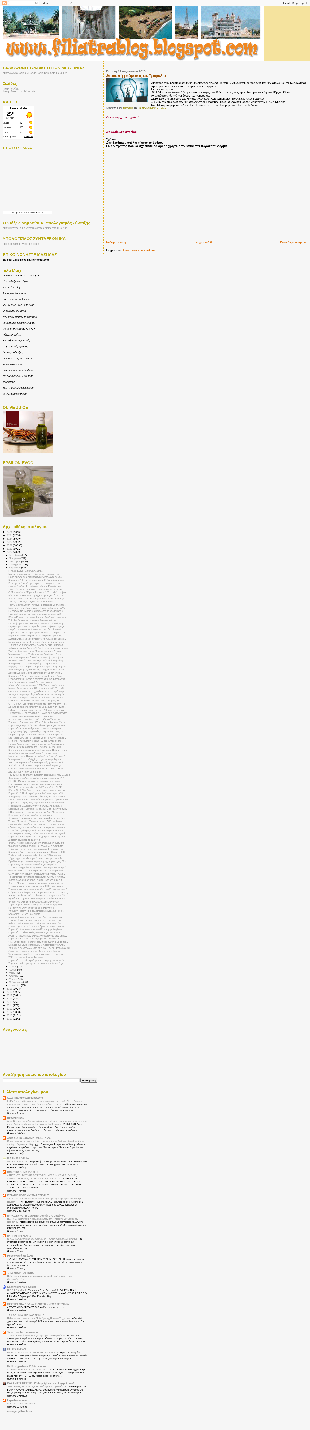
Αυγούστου (15, 567)
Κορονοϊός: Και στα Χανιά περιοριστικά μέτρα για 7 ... (35, 938)
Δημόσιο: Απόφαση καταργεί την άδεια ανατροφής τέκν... (37, 917)
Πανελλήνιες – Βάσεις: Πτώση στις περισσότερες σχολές (37, 833)
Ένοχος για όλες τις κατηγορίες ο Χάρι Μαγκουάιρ (33, 901)
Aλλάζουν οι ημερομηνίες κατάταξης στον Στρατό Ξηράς (36, 694)
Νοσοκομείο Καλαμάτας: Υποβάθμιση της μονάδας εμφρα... (38, 824)
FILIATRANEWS (16, 1349)
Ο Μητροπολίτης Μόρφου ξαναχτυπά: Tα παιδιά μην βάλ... (38, 592)
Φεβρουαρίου (16, 982)
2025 (10, 535)
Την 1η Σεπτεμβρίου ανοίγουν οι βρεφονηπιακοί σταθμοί (36, 867)
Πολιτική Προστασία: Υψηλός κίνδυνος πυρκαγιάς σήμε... (37, 623)
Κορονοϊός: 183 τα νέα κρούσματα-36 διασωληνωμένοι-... (37, 580)
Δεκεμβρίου (15, 555)
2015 (10, 1001)
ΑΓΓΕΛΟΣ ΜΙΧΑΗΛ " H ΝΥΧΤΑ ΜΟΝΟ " (27, 1369)
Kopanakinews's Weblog (21, 1287)
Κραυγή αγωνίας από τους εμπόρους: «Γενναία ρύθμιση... (37, 926)
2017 (10, 995)
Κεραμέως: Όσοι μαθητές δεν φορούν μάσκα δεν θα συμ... (37, 808)
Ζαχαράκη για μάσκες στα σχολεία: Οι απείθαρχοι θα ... (36, 904)
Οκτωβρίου (15, 561)
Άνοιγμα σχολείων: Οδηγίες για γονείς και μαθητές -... (35, 759)
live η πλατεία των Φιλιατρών (19, 91)
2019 (10, 988)
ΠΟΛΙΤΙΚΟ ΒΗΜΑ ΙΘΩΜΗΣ (22, 1172)
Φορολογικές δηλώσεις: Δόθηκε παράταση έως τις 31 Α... (37, 778)
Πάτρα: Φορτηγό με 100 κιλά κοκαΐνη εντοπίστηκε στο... (36, 734)
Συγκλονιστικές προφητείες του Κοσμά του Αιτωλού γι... (36, 963)
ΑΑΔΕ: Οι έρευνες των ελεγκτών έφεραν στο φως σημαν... (38, 935)
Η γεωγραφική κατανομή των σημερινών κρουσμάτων (36, 784)
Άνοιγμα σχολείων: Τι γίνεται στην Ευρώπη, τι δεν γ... (35, 654)
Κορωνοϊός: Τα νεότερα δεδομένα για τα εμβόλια (32, 864)
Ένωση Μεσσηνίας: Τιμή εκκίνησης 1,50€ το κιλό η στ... (36, 821)
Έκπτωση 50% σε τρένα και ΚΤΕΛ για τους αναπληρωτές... (38, 713)
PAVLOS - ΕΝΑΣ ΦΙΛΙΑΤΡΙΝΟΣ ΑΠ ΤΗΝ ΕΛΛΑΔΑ (32, 1352)
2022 (10, 545)
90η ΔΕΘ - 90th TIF (17, 1161)
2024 (10, 538)
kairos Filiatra (19, 108)
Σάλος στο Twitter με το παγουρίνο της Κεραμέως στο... (36, 849)
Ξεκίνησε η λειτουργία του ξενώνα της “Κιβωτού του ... (35, 855)
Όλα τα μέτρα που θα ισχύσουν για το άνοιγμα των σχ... (36, 954)
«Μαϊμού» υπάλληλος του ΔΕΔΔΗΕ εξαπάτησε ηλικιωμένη (38, 648)
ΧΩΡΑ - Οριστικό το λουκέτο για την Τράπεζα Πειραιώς (35, 1335)
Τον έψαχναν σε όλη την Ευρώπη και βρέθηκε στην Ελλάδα (39, 774)
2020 (10, 552)
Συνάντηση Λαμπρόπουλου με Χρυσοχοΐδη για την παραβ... (38, 889)
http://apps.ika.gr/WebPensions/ (21, 243)
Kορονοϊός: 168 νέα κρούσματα (24, 914)
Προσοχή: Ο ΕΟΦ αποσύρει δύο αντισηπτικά (31, 908)
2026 (10, 531)
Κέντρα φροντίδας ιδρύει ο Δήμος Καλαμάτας (30, 815)
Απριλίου (14, 976)
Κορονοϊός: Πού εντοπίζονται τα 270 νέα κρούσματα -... (36, 728)
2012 (10, 1012)
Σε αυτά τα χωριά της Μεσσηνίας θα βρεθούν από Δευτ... (37, 706)
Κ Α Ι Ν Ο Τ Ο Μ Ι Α (18, 1158)
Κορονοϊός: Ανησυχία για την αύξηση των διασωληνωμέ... (37, 836)
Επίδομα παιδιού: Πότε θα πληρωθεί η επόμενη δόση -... (37, 660)
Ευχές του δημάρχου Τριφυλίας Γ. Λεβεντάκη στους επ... (36, 731)
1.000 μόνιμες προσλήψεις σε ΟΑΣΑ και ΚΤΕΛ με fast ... (36, 589)
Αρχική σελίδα (204, 242)
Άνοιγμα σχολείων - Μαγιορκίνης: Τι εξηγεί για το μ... (35, 663)
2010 (10, 1018)
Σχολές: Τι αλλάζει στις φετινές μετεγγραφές (30, 601)
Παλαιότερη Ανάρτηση (293, 242)
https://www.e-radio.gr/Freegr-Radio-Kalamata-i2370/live (35, 73)
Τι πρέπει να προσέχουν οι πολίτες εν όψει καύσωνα (35, 645)
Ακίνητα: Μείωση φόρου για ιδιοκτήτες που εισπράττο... (36, 923)
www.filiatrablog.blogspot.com (25, 1097)
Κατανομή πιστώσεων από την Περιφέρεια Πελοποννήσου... (39, 750)
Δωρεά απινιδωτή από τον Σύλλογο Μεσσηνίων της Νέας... (38, 895)
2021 (10, 548)
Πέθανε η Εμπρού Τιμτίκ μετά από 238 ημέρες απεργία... (37, 710)
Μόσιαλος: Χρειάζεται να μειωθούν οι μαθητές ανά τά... (35, 740)
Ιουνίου (13, 969)
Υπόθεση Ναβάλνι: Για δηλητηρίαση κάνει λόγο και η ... (36, 910)
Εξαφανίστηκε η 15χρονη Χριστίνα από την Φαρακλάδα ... (37, 679)
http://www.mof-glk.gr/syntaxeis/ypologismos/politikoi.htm (35, 228)
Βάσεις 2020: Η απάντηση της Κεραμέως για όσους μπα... (37, 595)
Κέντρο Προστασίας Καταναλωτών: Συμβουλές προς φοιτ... (38, 617)
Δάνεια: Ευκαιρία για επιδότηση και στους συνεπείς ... (35, 673)
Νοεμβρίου (14, 558)
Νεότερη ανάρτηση (117, 242)
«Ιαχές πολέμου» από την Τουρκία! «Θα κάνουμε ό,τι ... (36, 880)
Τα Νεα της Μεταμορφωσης (23, 1332)
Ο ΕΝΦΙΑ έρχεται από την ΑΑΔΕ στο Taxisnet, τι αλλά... (36, 768)
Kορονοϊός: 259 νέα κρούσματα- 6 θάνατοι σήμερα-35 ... (36, 793)
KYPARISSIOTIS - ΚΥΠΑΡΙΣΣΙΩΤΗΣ (28, 1195)
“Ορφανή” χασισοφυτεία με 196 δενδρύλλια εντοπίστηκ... (37, 846)
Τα (13, 212)
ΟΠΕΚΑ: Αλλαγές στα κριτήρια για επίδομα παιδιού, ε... (36, 781)
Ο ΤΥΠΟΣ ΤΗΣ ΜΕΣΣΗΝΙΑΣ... (23, 1403)
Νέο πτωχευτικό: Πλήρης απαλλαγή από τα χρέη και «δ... (37, 756)
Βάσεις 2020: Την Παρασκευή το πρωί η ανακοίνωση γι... (37, 790)
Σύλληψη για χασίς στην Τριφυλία (25, 957)
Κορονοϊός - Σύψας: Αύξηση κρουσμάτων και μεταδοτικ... (37, 802)
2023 (10, 542)
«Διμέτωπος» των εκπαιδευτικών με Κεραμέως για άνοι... (37, 827)
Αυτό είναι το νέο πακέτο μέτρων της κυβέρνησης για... (36, 765)
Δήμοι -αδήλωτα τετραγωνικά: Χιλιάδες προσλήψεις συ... (37, 685)
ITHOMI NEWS (15, 1117)
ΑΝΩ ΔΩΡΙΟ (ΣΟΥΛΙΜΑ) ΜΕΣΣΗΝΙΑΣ (29, 1137)
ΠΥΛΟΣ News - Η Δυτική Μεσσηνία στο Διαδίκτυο (36, 1215)
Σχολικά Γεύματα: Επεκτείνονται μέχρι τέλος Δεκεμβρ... (36, 614)
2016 (10, 998)
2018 (10, 992)
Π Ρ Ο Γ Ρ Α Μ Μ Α (17, 1290)
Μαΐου (12, 973)
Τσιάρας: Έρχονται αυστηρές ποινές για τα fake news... (36, 920)
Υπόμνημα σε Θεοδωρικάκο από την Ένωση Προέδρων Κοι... (40, 948)
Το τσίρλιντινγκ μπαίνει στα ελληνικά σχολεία (31, 716)
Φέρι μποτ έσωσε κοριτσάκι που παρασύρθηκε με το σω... (38, 942)
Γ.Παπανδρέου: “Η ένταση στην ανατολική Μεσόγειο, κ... (37, 812)
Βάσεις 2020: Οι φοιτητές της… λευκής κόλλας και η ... (35, 747)
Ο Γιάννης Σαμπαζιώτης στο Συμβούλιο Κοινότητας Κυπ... (37, 818)
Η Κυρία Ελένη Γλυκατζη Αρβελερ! (25, 571)
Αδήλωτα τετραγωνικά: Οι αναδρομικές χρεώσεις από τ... (37, 762)
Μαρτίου (13, 979)
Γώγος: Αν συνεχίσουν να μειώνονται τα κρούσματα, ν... (36, 611)
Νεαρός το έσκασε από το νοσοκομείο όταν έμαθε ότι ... (36, 629)
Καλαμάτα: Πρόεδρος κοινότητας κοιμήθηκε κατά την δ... (36, 830)
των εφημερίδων (35, 212)
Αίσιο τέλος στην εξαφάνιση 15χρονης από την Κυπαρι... (37, 669)
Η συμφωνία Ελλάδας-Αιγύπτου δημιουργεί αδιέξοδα (35, 806)
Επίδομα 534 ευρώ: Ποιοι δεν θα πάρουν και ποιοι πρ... (36, 697)
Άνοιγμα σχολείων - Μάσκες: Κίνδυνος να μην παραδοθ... (37, 796)
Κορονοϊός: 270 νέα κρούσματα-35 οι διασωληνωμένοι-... (37, 738)
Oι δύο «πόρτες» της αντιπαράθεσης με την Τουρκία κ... (36, 951)
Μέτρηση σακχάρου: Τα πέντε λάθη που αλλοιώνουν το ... (38, 642)
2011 (10, 1015)
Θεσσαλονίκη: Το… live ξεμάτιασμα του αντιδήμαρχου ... (36, 870)
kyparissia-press (17, 1400)
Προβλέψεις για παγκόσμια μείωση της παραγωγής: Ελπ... (38, 861)
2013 (10, 1008)
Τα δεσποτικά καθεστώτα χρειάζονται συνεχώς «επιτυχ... (37, 876)
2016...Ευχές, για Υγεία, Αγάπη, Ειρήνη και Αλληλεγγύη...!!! (37, 1386)
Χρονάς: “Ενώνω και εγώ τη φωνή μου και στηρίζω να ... (37, 883)
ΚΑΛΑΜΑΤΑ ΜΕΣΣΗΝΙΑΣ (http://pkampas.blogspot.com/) (40, 1383)
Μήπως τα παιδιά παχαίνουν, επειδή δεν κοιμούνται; (35, 635)
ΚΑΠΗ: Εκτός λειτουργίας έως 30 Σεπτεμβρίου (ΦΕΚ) (35, 787)
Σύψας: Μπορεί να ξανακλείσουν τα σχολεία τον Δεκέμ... (37, 639)
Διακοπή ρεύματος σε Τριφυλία (24, 840)
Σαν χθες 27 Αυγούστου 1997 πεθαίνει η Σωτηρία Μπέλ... (37, 722)
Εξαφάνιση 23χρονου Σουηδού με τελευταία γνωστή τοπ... (38, 898)
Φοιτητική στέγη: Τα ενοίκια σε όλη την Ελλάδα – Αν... (35, 586)
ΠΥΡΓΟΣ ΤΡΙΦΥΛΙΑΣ (19, 1235)
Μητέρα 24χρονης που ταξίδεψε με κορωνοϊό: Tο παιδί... (37, 688)
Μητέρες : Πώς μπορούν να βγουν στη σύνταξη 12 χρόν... (37, 666)
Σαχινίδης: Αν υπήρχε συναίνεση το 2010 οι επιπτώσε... (36, 886)
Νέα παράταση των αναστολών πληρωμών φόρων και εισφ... (39, 799)
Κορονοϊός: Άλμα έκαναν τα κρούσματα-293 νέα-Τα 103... (37, 852)
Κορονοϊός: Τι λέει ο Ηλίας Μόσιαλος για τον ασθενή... (35, 932)
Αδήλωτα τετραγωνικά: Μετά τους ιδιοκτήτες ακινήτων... (36, 657)
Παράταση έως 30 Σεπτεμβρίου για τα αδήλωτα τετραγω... (37, 626)
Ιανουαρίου (15, 985)
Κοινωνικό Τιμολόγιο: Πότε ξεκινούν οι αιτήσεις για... (34, 700)
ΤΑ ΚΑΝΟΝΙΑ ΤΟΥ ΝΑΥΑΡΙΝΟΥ (25, 1315)
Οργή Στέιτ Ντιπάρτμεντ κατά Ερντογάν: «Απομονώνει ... (37, 874)
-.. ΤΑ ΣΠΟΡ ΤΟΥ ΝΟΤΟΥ (21, 1272)
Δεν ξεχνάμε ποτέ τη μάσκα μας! (24, 772)
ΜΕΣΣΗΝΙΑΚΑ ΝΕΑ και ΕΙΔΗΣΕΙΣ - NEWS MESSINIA (38, 1304)
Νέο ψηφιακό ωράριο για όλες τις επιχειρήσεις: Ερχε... (35, 574)
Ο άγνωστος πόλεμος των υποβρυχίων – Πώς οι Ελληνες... (39, 892)
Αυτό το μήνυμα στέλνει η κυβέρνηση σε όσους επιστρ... (37, 598)
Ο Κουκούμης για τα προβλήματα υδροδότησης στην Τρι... (37, 704)
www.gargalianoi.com (20, 1411)
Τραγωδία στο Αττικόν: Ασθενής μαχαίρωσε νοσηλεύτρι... (37, 605)
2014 (10, 1005)
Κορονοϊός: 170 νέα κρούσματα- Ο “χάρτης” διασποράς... (37, 960)
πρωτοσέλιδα (21, 212)
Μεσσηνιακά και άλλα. (20, 1255)
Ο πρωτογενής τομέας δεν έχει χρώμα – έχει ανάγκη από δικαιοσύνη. (43, 1239)
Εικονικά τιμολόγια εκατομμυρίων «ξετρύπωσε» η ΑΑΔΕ (36, 944)
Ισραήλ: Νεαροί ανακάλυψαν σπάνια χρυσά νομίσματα (36, 842)
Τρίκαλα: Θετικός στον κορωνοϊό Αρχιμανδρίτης (32, 620)
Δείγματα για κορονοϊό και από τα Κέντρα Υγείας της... (35, 719)
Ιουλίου (13, 966)
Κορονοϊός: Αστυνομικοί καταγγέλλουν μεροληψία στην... (37, 929)
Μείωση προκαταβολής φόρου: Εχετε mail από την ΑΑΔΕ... (38, 608)
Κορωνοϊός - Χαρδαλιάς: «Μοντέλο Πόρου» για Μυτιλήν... (37, 725)
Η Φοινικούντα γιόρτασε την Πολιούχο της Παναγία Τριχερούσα (39, 1318)
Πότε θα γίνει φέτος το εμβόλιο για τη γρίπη (30, 682)
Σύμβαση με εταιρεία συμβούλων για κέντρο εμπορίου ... (37, 858)
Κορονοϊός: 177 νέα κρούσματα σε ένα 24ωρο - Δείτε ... (36, 676)
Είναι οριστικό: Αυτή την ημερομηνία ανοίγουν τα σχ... (35, 583)
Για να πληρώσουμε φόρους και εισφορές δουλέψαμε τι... (37, 744)
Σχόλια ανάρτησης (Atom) (139, 250)
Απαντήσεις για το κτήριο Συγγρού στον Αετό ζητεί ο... (35, 753)
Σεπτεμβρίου (16, 564)
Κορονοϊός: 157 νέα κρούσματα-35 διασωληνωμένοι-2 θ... (37, 632)
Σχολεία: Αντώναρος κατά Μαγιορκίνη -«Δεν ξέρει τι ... (35, 651)
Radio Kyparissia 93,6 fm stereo (26, 1366)
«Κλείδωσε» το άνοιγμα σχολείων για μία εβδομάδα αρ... (37, 691)
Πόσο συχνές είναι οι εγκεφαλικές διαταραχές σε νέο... (35, 577)
